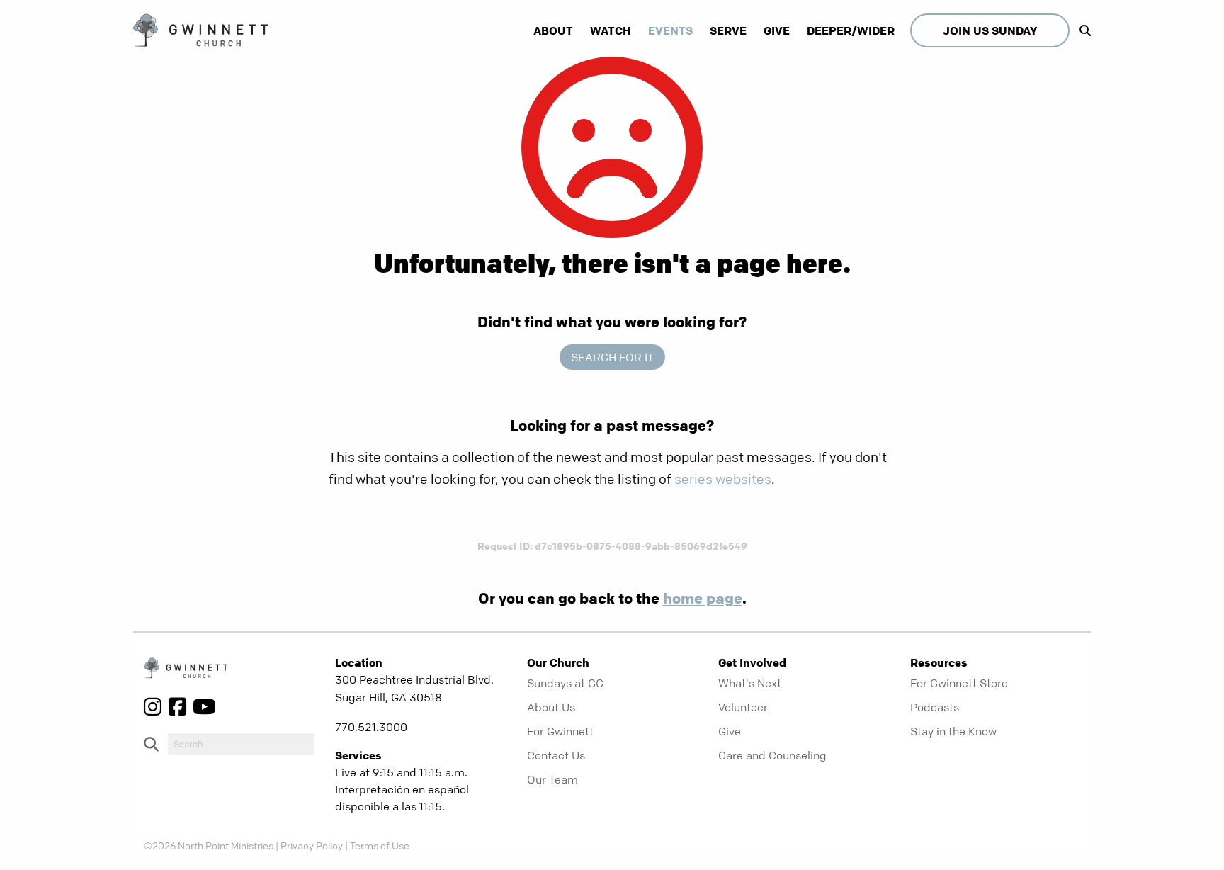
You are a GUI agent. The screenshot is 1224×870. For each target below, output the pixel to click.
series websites (722, 479)
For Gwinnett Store (959, 683)
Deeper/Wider (851, 30)
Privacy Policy (311, 845)
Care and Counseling (772, 755)
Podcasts (934, 707)
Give (777, 30)
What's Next (749, 683)
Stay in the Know (953, 731)
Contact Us (556, 755)
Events (670, 30)
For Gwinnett (560, 731)
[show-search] (1081, 30)
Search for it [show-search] (612, 357)
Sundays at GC (565, 683)
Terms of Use (379, 845)
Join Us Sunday (990, 30)
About (553, 30)
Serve (728, 30)
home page (702, 598)
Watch (610, 30)
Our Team (552, 779)
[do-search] (241, 744)
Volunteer (743, 707)
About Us (551, 707)
